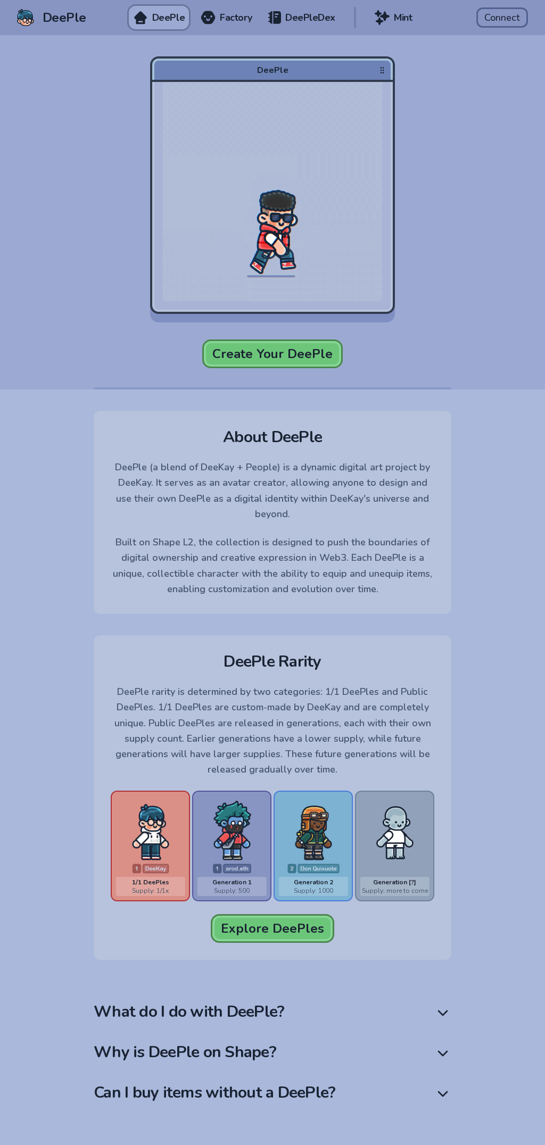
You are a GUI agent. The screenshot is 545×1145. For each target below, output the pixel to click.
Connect (502, 17)
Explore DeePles (272, 928)
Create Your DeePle (272, 353)
